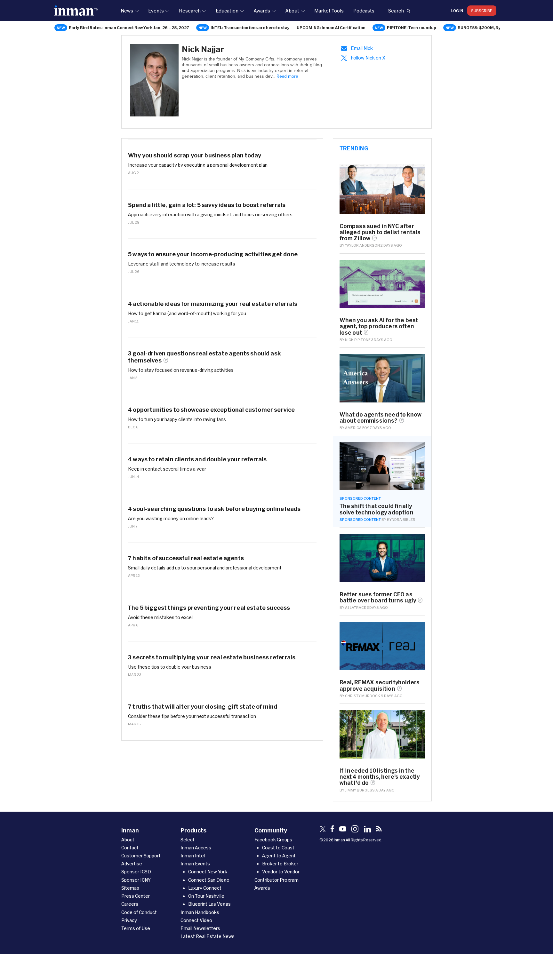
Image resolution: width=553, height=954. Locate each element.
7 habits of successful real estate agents (186, 558)
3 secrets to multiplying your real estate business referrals (211, 657)
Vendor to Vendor (281, 871)
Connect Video (196, 920)
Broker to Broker (280, 863)
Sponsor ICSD (136, 871)
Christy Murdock (362, 696)
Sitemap (130, 888)
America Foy (357, 427)
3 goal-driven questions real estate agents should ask (204, 357)
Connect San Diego (208, 880)
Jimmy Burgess (360, 790)
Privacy (129, 920)
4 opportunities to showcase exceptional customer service (211, 409)
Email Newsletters (200, 928)
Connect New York (207, 871)
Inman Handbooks (199, 912)
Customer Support (141, 855)
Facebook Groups (273, 839)
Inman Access (195, 847)
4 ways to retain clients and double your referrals (197, 459)
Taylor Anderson (362, 245)
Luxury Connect (204, 888)
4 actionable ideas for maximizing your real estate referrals (212, 303)
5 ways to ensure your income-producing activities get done (213, 254)
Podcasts (363, 10)
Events (156, 10)
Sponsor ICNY (136, 880)
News (127, 10)
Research (190, 10)
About (292, 10)
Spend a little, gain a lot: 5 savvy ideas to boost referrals (206, 205)
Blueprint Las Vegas (209, 904)
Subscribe (482, 10)
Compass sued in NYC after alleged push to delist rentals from (380, 232)
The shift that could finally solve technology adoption (376, 509)
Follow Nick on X (368, 57)
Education (227, 10)
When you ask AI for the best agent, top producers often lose (379, 326)
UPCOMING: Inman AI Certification (331, 27)
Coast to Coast (278, 847)
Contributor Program (276, 880)
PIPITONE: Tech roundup (411, 27)
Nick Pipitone (358, 340)
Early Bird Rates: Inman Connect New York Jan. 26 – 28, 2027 (129, 27)
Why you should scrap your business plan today (194, 155)
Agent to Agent (279, 855)
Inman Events (195, 863)
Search (396, 10)
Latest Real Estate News (207, 936)
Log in (457, 10)
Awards (261, 10)
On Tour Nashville (206, 896)
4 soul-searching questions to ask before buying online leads (214, 508)
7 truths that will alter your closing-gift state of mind (202, 706)
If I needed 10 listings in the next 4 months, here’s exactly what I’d (380, 776)
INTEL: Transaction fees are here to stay (250, 27)
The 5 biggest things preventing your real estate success (209, 607)
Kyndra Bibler (401, 519)
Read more (287, 76)
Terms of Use (135, 928)
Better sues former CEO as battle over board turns (378, 597)
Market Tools (329, 10)
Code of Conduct (139, 912)
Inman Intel (192, 855)
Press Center (135, 896)
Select (187, 839)
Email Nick (362, 48)
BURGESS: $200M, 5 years (484, 27)
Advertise (131, 863)
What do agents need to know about (381, 417)
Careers (129, 904)
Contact (130, 847)
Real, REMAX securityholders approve (380, 685)
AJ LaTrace (355, 607)
